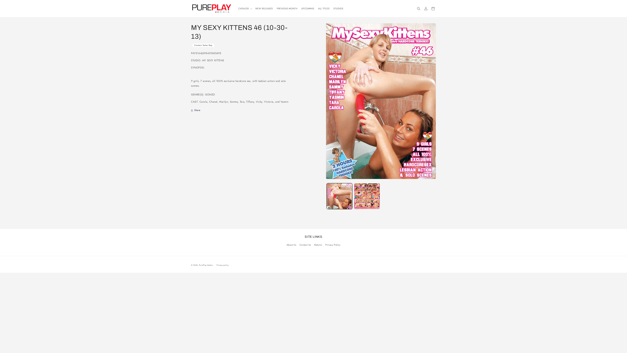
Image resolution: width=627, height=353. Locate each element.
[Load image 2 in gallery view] (367, 196)
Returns (318, 244)
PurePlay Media (206, 265)
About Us (291, 244)
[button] (244, 8)
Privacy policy (223, 265)
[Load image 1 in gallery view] (339, 196)
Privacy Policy (332, 244)
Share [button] (197, 110)
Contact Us (305, 244)
